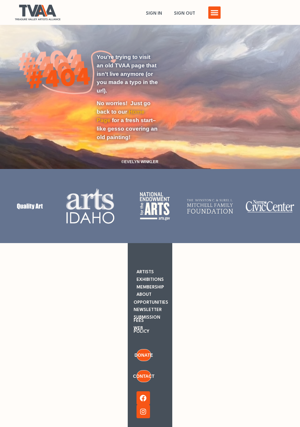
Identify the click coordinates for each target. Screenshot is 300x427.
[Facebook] (143, 398)
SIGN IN (154, 13)
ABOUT (144, 295)
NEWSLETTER (148, 310)
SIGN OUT (184, 13)
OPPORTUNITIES (151, 302)
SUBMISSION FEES (147, 319)
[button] (214, 12)
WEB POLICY (141, 330)
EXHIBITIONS (150, 280)
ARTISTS (145, 272)
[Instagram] (143, 411)
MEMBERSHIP (150, 287)
